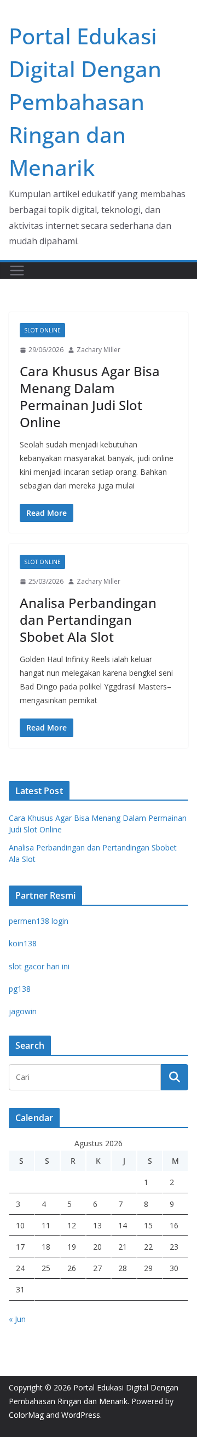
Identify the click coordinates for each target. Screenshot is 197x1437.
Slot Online (42, 330)
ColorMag (26, 1415)
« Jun (17, 1319)
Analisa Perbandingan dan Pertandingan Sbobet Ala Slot (88, 620)
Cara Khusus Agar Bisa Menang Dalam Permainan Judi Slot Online (90, 397)
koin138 (23, 943)
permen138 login (38, 921)
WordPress (80, 1415)
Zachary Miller (98, 349)
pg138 (20, 989)
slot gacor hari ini (39, 966)
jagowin (23, 1011)
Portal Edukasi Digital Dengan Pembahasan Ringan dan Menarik (85, 101)
